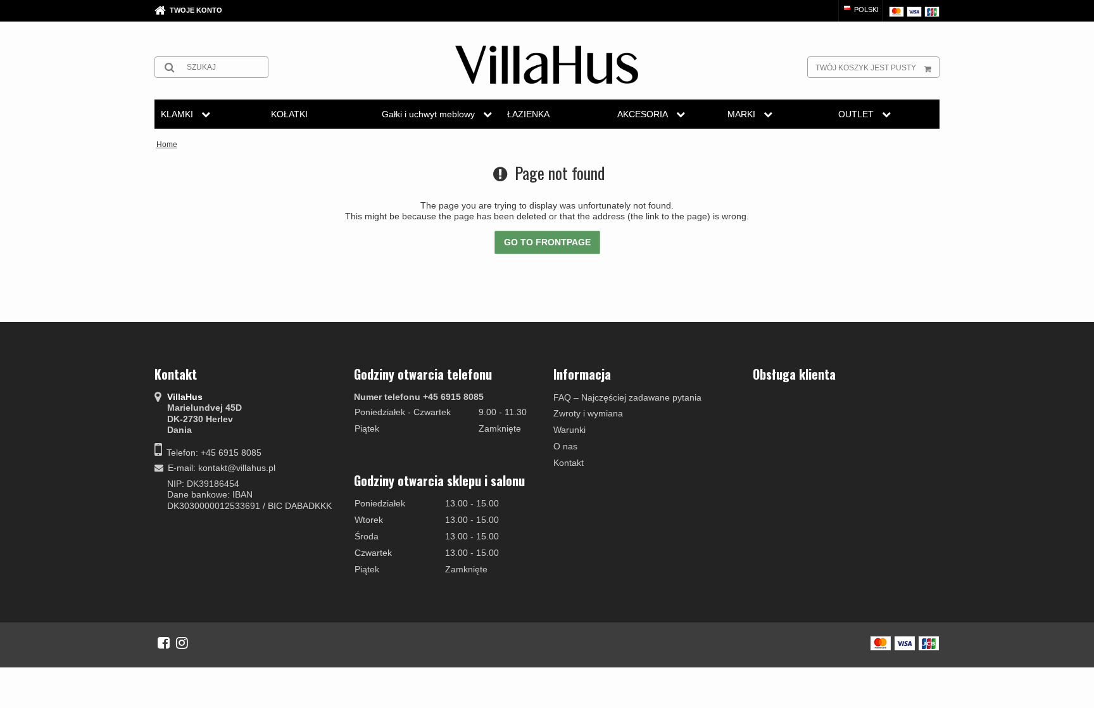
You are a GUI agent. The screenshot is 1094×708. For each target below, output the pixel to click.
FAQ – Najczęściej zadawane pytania (627, 397)
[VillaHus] (546, 65)
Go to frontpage (547, 242)
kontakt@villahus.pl (236, 468)
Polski (865, 9)
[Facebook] (164, 643)
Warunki (569, 430)
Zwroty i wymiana (588, 413)
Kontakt (568, 463)
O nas (565, 446)
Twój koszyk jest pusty (865, 67)
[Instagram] (182, 643)
